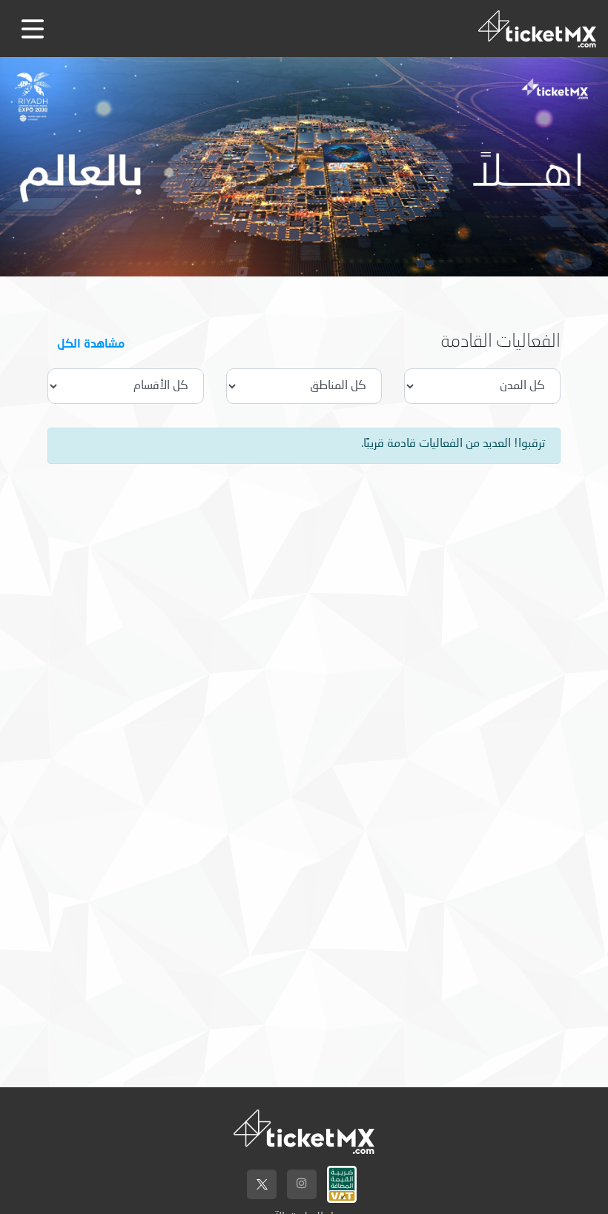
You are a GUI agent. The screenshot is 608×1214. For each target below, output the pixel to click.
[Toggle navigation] (32, 29)
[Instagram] (302, 1184)
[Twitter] (262, 1184)
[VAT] (342, 1180)
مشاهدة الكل (91, 343)
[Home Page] (537, 28)
